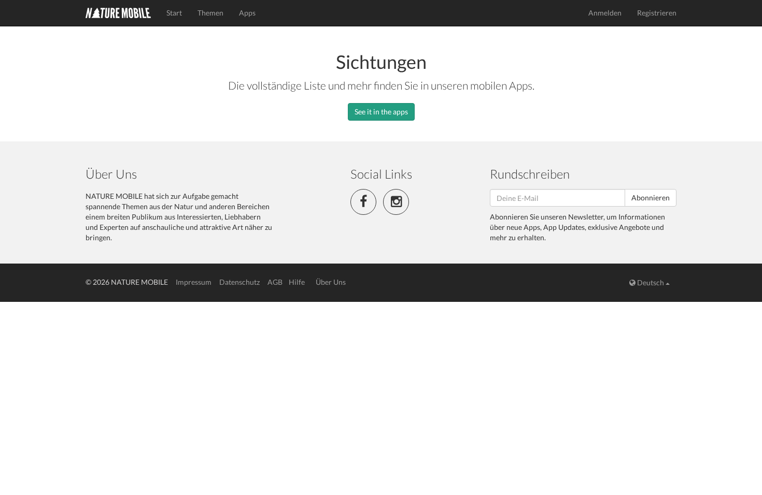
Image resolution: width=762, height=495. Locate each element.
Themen (210, 12)
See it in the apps (381, 111)
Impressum (193, 282)
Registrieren (656, 12)
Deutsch (651, 282)
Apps (247, 12)
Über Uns (331, 282)
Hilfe (297, 282)
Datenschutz (239, 282)
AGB (275, 282)
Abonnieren (650, 197)
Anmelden (605, 12)
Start (174, 12)
